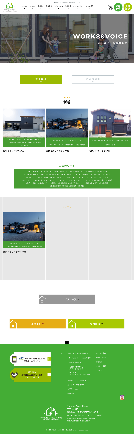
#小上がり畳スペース (75, 183)
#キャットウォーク (53, 174)
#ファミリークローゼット (99, 177)
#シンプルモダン (104, 174)
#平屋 (87, 183)
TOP (62, 353)
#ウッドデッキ (89, 171)
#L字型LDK (54, 171)
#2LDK (29, 171)
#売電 (34, 183)
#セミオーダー (31, 177)
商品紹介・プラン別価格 (77, 380)
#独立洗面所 (103, 183)
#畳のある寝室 (55, 186)
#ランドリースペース (67, 180)
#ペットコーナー (28, 180)
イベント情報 (101, 366)
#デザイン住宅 (43, 177)
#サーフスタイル (67, 174)
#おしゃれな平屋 (102, 171)
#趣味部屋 (73, 186)
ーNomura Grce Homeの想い (79, 358)
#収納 (28, 183)
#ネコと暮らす (72, 177)
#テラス (52, 177)
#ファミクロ (83, 177)
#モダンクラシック (42, 180)
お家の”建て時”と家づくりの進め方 (76, 368)
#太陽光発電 (62, 183)
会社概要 (99, 362)
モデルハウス (73, 389)
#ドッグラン (61, 177)
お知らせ (99, 370)
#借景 (110, 180)
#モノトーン (54, 180)
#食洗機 (81, 186)
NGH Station (101, 353)
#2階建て (36, 171)
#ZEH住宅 (63, 171)
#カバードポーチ (30, 174)
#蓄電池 (65, 186)
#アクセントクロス (75, 171)
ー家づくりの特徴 (74, 362)
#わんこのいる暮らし (99, 180)
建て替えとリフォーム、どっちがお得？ (80, 373)
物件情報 (71, 393)
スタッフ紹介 (101, 357)
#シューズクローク (81, 174)
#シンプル (93, 174)
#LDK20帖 (45, 171)
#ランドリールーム (83, 180)
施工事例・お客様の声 (76, 385)
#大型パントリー (43, 183)
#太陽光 (54, 183)
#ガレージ (41, 174)
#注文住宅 (94, 183)
